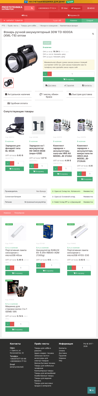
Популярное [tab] (19, 213)
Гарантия (70, 85)
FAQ (60, 361)
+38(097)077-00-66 (18, 359)
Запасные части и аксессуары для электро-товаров (41, 358)
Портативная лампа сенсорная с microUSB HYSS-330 (78, 253)
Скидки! (90, 20)
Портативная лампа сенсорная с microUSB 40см (15, 253)
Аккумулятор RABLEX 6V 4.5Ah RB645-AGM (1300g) (47, 253)
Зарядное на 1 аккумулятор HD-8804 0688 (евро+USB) (37, 149)
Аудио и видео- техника (44, 353)
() (74, 15)
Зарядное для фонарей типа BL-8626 (12, 148)
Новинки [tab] (7, 213)
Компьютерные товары (43, 371)
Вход (25, 15)
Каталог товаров (15, 20)
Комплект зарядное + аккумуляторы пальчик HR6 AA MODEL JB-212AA (62, 150)
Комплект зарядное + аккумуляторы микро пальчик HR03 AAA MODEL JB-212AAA (85, 153)
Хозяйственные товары (44, 376)
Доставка (52, 85)
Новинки (73, 20)
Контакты (88, 85)
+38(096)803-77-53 (46, 8)
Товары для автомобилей (44, 373)
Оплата (62, 351)
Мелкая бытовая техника (44, 363)
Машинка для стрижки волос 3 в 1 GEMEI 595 (16, 309)
